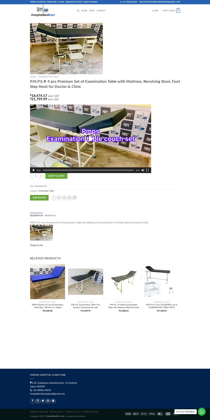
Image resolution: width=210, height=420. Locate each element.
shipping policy (91, 412)
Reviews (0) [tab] (50, 216)
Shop (91, 11)
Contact (101, 11)
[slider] (88, 170)
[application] (90, 138)
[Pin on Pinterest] (69, 197)
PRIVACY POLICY (73, 412)
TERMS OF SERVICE (39, 412)
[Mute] (142, 170)
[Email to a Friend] (64, 197)
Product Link (36, 245)
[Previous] (30, 290)
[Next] (179, 290)
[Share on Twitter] (59, 197)
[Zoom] (34, 71)
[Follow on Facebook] (32, 401)
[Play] (33, 170)
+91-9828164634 (129, 2)
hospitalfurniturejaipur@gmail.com (47, 394)
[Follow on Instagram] (37, 401)
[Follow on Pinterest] (53, 401)
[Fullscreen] (147, 170)
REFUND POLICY (57, 412)
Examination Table (49, 77)
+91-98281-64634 (42, 390)
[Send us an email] (48, 401)
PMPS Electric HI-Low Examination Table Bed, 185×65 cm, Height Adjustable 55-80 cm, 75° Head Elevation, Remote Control (47, 306)
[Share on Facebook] (54, 197)
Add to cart (56, 176)
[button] (90, 138)
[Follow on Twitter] (43, 401)
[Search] (78, 10)
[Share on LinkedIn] (74, 197)
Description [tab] (36, 216)
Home (84, 11)
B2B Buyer (39, 198)
